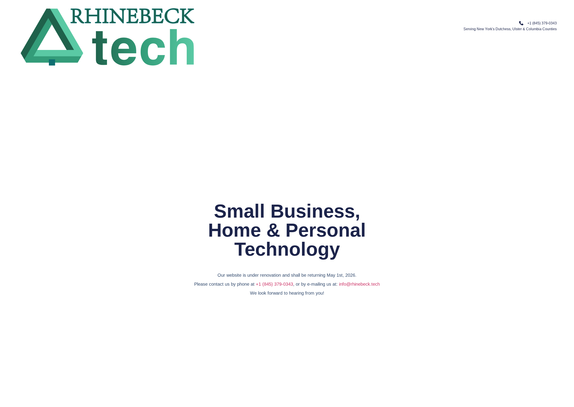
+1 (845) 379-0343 (274, 284)
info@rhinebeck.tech (359, 284)
